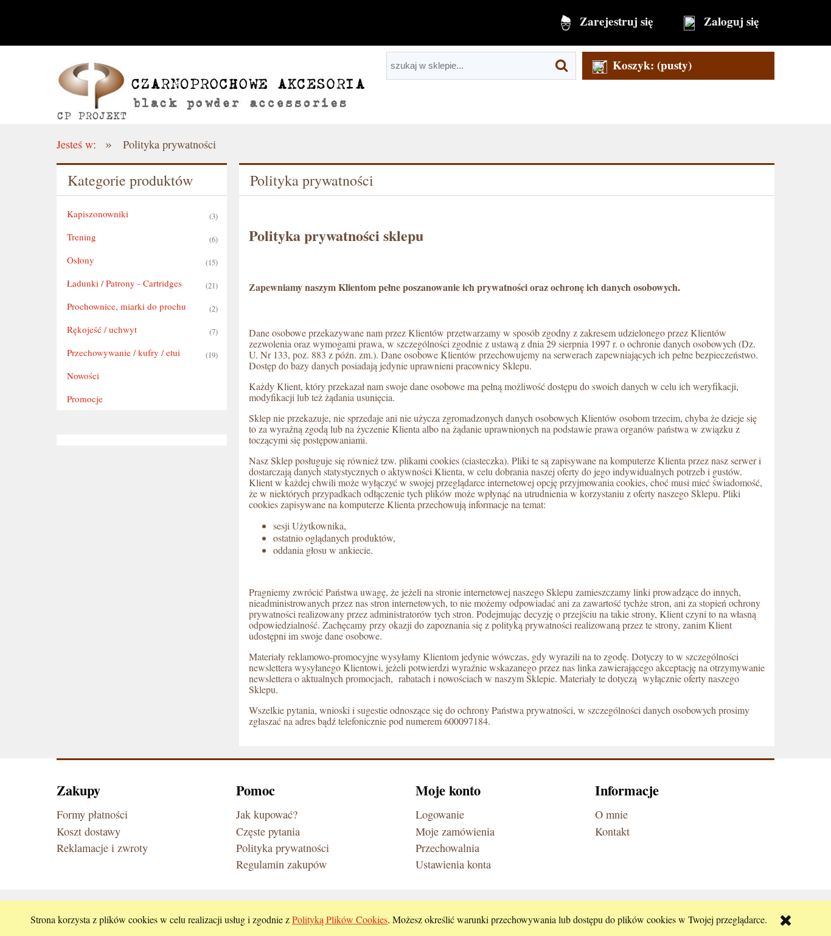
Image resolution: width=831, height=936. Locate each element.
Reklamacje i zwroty (102, 847)
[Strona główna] (210, 85)
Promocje (85, 399)
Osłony (80, 260)
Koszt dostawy (88, 831)
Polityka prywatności (282, 847)
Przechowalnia (447, 847)
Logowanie (439, 814)
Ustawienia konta (453, 864)
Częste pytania (268, 831)
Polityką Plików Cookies (340, 919)
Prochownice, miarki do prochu (126, 306)
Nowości (83, 375)
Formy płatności (92, 814)
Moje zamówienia (455, 831)
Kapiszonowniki (97, 214)
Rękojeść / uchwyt (102, 329)
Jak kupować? (266, 814)
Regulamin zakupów (281, 864)
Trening (81, 237)
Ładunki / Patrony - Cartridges (124, 283)
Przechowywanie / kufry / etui (123, 352)
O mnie (611, 814)
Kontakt (612, 831)
